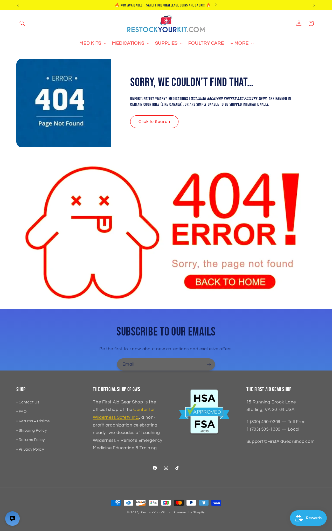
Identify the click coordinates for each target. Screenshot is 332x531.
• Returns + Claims (33, 421)
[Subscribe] (209, 364)
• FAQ (21, 412)
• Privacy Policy (30, 449)
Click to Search (154, 122)
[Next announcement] (314, 5)
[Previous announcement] (18, 5)
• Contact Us (28, 402)
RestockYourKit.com (156, 512)
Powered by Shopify (189, 512)
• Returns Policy (30, 440)
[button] (22, 23)
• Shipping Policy (31, 430)
